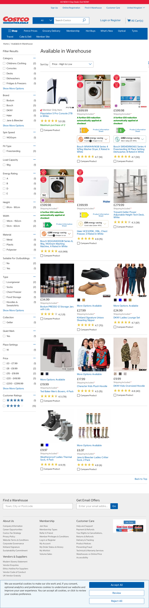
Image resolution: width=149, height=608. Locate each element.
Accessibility (82, 557)
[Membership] (80, 30)
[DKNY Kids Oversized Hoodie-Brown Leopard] (115, 374)
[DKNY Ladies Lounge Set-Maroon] (125, 300)
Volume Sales (46, 554)
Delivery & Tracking (85, 540)
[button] (86, 20)
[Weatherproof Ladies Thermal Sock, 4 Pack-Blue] (47, 445)
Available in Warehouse (22, 43)
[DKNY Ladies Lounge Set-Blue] (120, 300)
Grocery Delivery (51, 30)
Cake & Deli (25, 36)
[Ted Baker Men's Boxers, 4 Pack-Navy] (47, 374)
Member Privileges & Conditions (54, 536)
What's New (107, 30)
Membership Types (48, 529)
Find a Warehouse (15, 500)
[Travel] (13, 36)
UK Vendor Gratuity (12, 575)
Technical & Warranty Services (90, 550)
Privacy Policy (9, 536)
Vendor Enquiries (11, 565)
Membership (73, 30)
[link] (57, 107)
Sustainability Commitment (15, 550)
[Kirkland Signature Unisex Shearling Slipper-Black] (79, 300)
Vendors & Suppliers (15, 556)
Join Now (44, 526)
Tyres (135, 30)
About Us (8, 521)
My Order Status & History (51, 547)
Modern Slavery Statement (15, 561)
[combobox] (43, 20)
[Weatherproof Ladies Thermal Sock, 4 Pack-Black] (42, 445)
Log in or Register (48, 540)
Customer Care (85, 521)
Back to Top (141, 478)
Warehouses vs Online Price (89, 554)
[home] (16, 20)
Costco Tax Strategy (12, 533)
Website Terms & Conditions (16, 540)
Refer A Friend (46, 533)
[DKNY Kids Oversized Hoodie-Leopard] (125, 374)
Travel (10, 36)
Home (6, 43)
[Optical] (126, 30)
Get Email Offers (88, 500)
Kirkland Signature (11, 547)
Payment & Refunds (85, 529)
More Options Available (89, 305)
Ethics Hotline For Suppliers (15, 568)
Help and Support (84, 526)
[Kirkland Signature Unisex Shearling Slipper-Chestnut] (84, 300)
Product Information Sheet (101, 130)
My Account (45, 543)
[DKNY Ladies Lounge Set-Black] (115, 300)
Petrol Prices (30, 30)
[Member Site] (50, 36)
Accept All (117, 585)
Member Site (43, 36)
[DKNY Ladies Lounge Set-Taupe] (130, 300)
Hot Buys (90, 30)
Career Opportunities (12, 529)
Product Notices (83, 543)
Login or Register (110, 20)
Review (116, 593)
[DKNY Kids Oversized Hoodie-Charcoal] (120, 374)
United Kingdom (134, 7)
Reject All (116, 601)
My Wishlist (45, 550)
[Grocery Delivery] (60, 30)
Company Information (13, 526)
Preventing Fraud (84, 547)
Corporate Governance (13, 543)
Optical (122, 30)
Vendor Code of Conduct (14, 572)
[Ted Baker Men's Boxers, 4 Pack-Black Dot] (42, 374)
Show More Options (13, 88)
